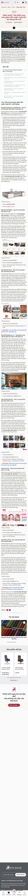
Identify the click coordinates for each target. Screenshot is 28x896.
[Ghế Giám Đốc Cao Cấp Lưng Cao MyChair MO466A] (21, 659)
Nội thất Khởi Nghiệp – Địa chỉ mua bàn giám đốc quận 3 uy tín (14, 78)
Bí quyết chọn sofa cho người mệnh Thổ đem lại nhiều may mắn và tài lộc (14, 638)
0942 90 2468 (11, 204)
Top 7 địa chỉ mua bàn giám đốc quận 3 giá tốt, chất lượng (12, 70)
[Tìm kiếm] (15, 3)
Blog (9, 7)
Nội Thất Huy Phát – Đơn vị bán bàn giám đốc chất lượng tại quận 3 (13, 97)
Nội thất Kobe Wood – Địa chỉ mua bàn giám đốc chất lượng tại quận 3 (14, 82)
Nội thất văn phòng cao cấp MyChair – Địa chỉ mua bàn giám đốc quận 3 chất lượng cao (14, 74)
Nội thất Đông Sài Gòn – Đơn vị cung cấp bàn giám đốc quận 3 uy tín (13, 89)
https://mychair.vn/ (6, 604)
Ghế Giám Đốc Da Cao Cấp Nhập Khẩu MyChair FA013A (7, 669)
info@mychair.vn (10, 206)
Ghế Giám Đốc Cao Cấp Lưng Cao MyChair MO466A (20, 669)
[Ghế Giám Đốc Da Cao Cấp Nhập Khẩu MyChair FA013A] (7, 659)
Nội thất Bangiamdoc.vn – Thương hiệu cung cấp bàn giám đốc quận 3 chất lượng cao (14, 85)
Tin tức (13, 7)
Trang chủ (3, 7)
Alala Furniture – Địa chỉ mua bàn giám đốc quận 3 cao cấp (14, 93)
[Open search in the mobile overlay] (15, 2)
